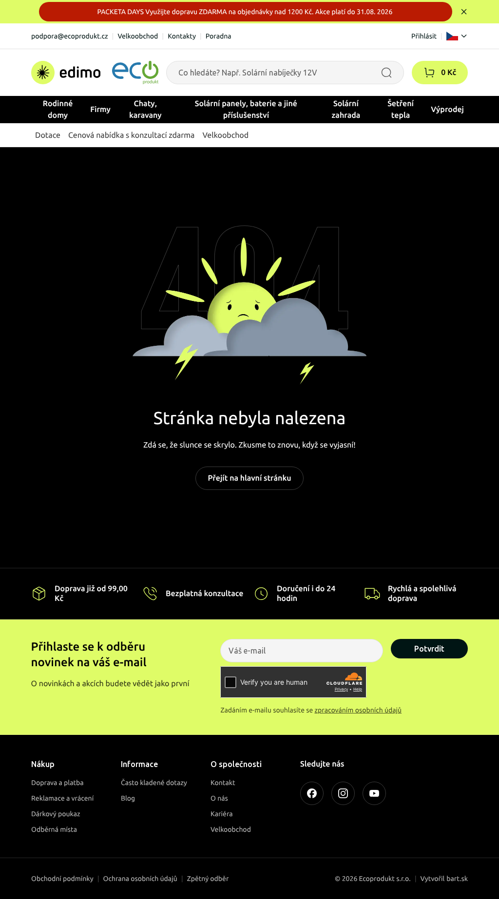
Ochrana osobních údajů (140, 878)
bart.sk (457, 878)
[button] (429, 72)
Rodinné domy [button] (58, 109)
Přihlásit (424, 36)
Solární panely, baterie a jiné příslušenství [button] (246, 109)
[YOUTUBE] (374, 793)
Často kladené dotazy (154, 783)
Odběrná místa (54, 829)
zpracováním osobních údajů (358, 710)
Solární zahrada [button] (346, 109)
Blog (128, 798)
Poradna (218, 36)
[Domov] (94, 72)
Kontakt (223, 783)
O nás (219, 798)
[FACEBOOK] (312, 793)
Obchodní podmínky (62, 878)
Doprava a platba (57, 783)
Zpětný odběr (208, 878)
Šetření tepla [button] (400, 109)
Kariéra (222, 814)
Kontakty (182, 36)
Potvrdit (429, 648)
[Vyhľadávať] (386, 72)
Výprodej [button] (447, 109)
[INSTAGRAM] (343, 793)
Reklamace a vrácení (62, 798)
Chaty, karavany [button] (145, 109)
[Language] (457, 36)
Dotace (47, 135)
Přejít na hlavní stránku (249, 478)
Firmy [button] (100, 109)
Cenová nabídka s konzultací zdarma (131, 135)
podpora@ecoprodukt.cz (69, 36)
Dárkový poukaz (55, 814)
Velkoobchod (137, 36)
